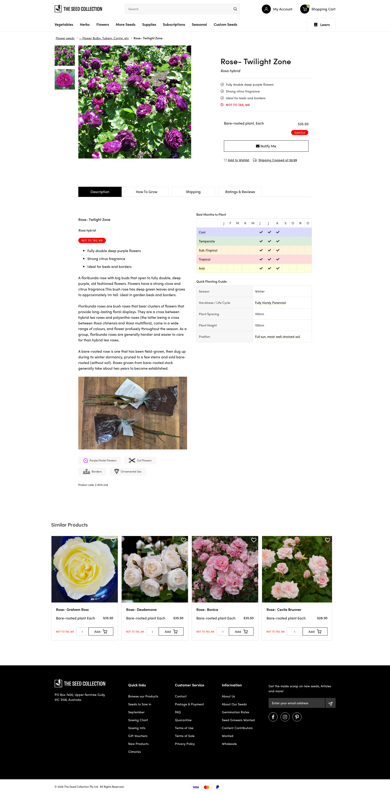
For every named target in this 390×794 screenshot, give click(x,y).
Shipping (193, 191)
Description (100, 191)
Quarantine (183, 720)
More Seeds (125, 24)
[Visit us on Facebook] (273, 716)
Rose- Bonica (207, 609)
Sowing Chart (138, 720)
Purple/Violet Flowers (103, 460)
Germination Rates (235, 712)
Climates (134, 751)
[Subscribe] (330, 703)
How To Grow (146, 191)
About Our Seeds (234, 704)
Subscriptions (174, 24)
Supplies (149, 24)
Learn (325, 24)
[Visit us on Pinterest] (297, 716)
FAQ (178, 712)
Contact (181, 696)
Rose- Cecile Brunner (284, 609)
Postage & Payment (189, 704)
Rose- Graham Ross (72, 609)
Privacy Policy (185, 743)
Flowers (102, 24)
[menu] (235, 9)
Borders (97, 471)
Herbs (85, 24)
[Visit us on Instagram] (285, 716)
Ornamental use (131, 471)
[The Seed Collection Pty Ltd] (78, 8)
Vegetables (64, 24)
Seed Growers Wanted (238, 720)
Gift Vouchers (137, 735)
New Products (138, 743)
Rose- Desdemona (141, 609)
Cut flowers (144, 460)
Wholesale (229, 743)
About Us (228, 696)
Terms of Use (184, 727)
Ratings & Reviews (240, 191)
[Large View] (65, 55)
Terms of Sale (185, 735)
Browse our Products (143, 696)
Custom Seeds (225, 24)
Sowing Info (136, 727)
